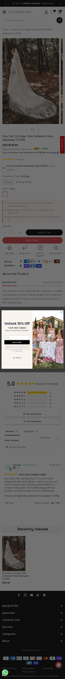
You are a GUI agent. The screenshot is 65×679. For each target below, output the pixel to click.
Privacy (20, 351)
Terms (17, 351)
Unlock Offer (17, 342)
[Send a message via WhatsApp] (5, 672)
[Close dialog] (61, 312)
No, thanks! (17, 358)
